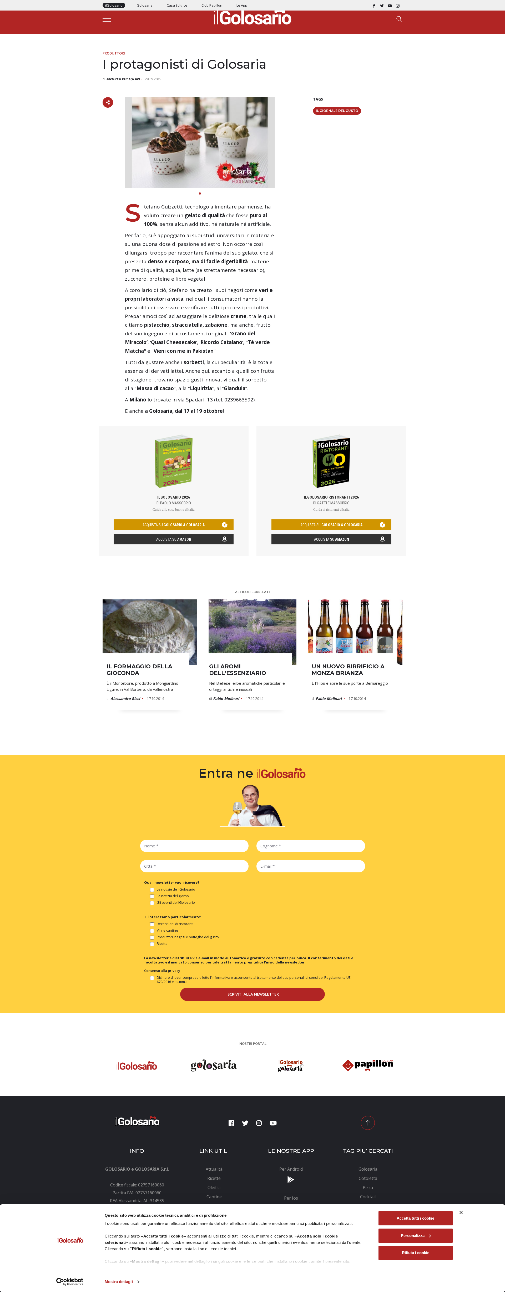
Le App (241, 5)
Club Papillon (211, 5)
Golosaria (145, 5)
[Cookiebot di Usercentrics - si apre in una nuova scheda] (70, 1282)
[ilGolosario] (252, 16)
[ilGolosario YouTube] (390, 5)
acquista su (174, 525)
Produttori (114, 53)
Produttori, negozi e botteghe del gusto (188, 937)
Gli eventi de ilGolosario (176, 902)
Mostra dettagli (119, 1281)
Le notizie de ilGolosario (176, 889)
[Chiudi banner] (461, 1212)
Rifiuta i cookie (415, 1252)
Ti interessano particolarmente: (172, 917)
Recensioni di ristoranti (175, 924)
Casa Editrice (177, 5)
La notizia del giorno (173, 896)
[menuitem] (214, 1169)
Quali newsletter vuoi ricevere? (171, 882)
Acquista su (173, 539)
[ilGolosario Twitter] (382, 5)
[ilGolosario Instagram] (398, 5)
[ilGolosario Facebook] (374, 5)
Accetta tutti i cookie (415, 1218)
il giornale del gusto (337, 111)
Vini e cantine (167, 930)
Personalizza (413, 1235)
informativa (221, 977)
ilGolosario (114, 5)
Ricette (162, 943)
